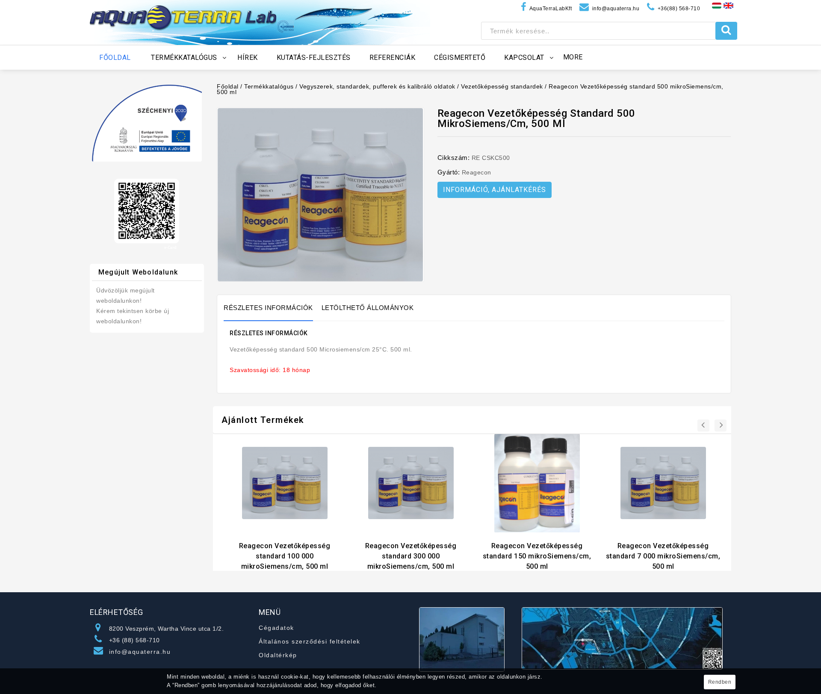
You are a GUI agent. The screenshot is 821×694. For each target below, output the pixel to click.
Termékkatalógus (269, 86)
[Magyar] (716, 5)
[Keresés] (726, 30)
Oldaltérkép (278, 655)
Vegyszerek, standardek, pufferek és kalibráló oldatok (377, 86)
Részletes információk (268, 307)
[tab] (273, 308)
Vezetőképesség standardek (502, 86)
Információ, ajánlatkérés (494, 190)
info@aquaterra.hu (140, 651)
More (573, 57)
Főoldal (228, 86)
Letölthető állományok (368, 307)
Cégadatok (276, 627)
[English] (728, 5)
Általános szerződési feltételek (309, 641)
